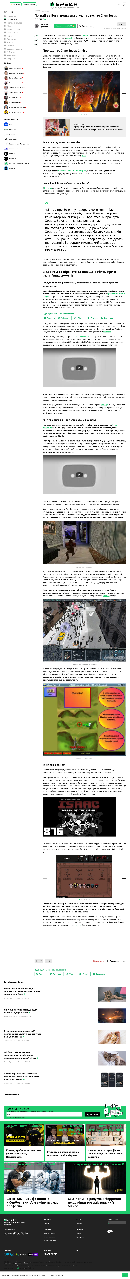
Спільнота (11, 16)
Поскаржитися (99, 961)
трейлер (85, 35)
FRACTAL (12, 134)
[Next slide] (124, 93)
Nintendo (107, 331)
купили (78, 925)
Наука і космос (13, 29)
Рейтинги (11, 52)
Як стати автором (29, 4)
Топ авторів (16, 4)
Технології (11, 55)
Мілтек (10, 26)
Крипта (10, 36)
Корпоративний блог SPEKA (19, 163)
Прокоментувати (117, 961)
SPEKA (10, 1262)
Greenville (12, 129)
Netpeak (12, 168)
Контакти (79, 1223)
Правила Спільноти (50, 1233)
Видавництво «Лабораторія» (19, 144)
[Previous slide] (45, 93)
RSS (77, 1251)
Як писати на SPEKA (50, 1241)
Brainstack (12, 139)
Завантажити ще (11, 1095)
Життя (10, 42)
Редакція (46, 1223)
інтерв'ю (48, 188)
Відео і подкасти (14, 49)
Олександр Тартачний (44, 26)
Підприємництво (14, 23)
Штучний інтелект (15, 32)
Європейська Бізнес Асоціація (19, 149)
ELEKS (11, 124)
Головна (37, 10)
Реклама (78, 1233)
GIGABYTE (12, 159)
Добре (124, 1275)
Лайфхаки (11, 39)
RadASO (12, 154)
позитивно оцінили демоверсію (72, 171)
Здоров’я (11, 58)
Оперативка (45, 12)
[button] (81, 114)
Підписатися (87, 26)
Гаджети (10, 45)
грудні (69, 38)
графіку (106, 595)
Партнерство (80, 1237)
